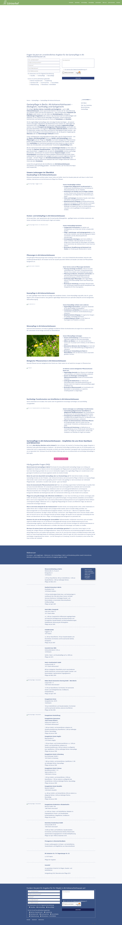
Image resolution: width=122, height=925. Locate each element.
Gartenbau (77, 2)
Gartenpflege (84, 2)
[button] (3, 922)
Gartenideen (98, 2)
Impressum (34, 919)
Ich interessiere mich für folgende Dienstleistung (41, 73)
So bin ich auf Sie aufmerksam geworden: (39, 78)
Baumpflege (91, 2)
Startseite (71, 2)
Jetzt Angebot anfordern (60, 30)
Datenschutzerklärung (79, 69)
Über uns (105, 2)
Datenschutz (41, 919)
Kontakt (118, 2)
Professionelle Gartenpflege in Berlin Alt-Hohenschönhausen (61, 21)
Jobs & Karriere (111, 2)
